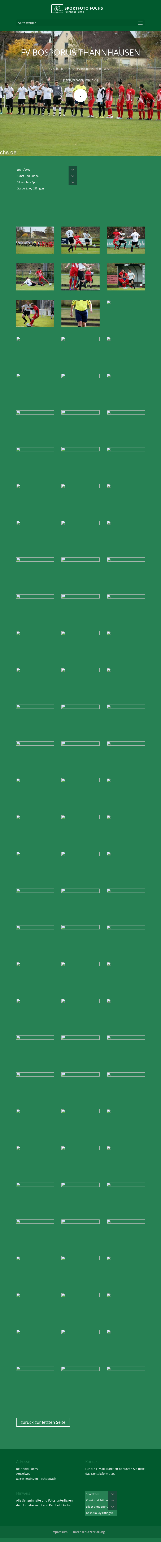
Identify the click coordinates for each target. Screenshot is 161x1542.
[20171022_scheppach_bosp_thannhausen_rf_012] (80, 326)
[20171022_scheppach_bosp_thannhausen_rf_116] (126, 1223)
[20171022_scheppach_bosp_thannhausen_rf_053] (35, 671)
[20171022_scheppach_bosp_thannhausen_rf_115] (80, 1223)
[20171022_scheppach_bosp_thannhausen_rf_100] (80, 1112)
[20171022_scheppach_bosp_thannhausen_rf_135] (126, 1370)
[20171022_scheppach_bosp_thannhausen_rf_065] (80, 781)
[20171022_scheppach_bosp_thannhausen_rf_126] (80, 1333)
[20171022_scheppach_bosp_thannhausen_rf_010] (35, 326)
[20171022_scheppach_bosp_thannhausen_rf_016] (126, 340)
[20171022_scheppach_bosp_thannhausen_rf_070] (80, 818)
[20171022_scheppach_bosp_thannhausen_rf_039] (35, 560)
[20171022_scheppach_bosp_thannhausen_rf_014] (35, 340)
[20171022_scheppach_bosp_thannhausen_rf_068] (35, 818)
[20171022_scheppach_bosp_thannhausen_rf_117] (35, 1259)
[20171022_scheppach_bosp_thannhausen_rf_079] (126, 892)
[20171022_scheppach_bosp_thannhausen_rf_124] (126, 1296)
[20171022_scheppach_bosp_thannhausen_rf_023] (80, 413)
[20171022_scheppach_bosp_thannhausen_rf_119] (80, 1259)
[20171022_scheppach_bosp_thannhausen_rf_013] (126, 303)
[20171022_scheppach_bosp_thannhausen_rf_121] (126, 1259)
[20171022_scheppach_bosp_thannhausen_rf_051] (80, 634)
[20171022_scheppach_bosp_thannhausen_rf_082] (80, 928)
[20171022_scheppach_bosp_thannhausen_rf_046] (35, 597)
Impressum (60, 1532)
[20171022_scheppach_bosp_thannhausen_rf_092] (35, 1039)
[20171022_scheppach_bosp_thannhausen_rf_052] (126, 634)
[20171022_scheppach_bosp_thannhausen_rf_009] (126, 289)
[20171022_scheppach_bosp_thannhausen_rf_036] (35, 524)
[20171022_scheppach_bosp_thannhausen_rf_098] (35, 1112)
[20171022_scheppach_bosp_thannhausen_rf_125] (35, 1333)
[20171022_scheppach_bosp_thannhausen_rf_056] (35, 708)
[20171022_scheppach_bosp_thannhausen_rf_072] (126, 818)
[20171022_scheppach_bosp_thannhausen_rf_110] (80, 1186)
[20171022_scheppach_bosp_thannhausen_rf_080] (35, 928)
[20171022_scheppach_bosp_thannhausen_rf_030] (126, 450)
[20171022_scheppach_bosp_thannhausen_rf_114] (35, 1223)
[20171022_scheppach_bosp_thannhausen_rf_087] (35, 1002)
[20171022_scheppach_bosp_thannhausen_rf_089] (80, 1002)
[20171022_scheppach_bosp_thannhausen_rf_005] (126, 252)
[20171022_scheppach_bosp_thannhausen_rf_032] (35, 487)
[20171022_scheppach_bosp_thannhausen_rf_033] (80, 487)
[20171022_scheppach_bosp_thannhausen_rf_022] (35, 413)
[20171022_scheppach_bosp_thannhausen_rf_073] (35, 855)
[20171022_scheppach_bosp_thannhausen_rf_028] (35, 450)
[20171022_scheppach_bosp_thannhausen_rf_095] (35, 1075)
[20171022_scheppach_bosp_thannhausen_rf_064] (35, 781)
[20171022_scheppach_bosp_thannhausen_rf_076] (35, 892)
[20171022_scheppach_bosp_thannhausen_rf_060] (35, 744)
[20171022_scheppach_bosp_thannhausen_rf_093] (80, 1039)
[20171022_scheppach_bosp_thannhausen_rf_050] (35, 634)
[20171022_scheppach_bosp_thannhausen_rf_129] (35, 1370)
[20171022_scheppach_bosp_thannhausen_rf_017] (35, 377)
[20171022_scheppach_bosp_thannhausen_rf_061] (80, 744)
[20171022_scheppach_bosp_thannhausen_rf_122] (35, 1296)
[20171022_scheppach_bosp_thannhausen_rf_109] (35, 1186)
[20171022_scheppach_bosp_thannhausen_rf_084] (35, 965)
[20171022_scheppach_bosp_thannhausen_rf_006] (35, 289)
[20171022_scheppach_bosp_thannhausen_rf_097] (126, 1075)
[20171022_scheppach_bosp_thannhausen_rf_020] (126, 377)
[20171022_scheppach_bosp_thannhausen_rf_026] (126, 413)
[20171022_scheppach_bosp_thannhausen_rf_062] (126, 744)
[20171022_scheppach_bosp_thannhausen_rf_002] (35, 252)
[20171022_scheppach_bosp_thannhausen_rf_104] (35, 1149)
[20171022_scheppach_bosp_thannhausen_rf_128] (126, 1333)
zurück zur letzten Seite (43, 1422)
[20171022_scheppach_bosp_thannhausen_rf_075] (126, 855)
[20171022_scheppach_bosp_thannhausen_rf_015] (80, 340)
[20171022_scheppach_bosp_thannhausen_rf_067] (126, 781)
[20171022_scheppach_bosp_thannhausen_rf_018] (80, 377)
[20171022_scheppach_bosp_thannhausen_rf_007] (80, 289)
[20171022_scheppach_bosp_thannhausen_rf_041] (80, 560)
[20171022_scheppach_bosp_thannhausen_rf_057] (80, 708)
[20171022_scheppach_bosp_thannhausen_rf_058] (126, 708)
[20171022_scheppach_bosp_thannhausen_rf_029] (80, 450)
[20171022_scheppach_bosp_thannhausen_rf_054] (80, 671)
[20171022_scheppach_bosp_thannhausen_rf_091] (126, 1002)
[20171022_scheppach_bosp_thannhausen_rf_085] (80, 965)
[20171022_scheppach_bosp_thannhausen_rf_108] (126, 1149)
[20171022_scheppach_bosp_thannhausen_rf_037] (80, 524)
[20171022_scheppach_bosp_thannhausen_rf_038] (126, 524)
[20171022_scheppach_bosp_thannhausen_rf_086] (126, 965)
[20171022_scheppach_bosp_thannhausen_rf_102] (126, 1112)
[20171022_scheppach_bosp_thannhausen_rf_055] (126, 671)
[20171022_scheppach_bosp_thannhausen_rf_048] (126, 597)
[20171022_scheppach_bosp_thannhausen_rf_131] (80, 1370)
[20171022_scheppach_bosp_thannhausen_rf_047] (80, 597)
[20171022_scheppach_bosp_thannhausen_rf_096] (80, 1075)
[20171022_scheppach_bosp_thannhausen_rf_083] (126, 928)
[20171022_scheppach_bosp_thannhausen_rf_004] (80, 252)
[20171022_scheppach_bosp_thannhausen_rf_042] (126, 560)
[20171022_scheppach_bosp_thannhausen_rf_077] (80, 892)
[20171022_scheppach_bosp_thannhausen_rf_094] (126, 1039)
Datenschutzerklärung (89, 1532)
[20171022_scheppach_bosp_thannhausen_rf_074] (80, 855)
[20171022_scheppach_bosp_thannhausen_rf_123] (80, 1296)
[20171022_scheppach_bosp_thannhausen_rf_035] (126, 487)
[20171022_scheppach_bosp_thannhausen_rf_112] (126, 1186)
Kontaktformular (102, 1474)
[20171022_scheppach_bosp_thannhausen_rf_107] (80, 1149)
